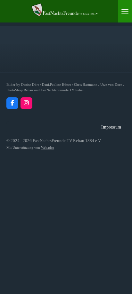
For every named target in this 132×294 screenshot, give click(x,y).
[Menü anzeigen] (125, 11)
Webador (47, 147)
